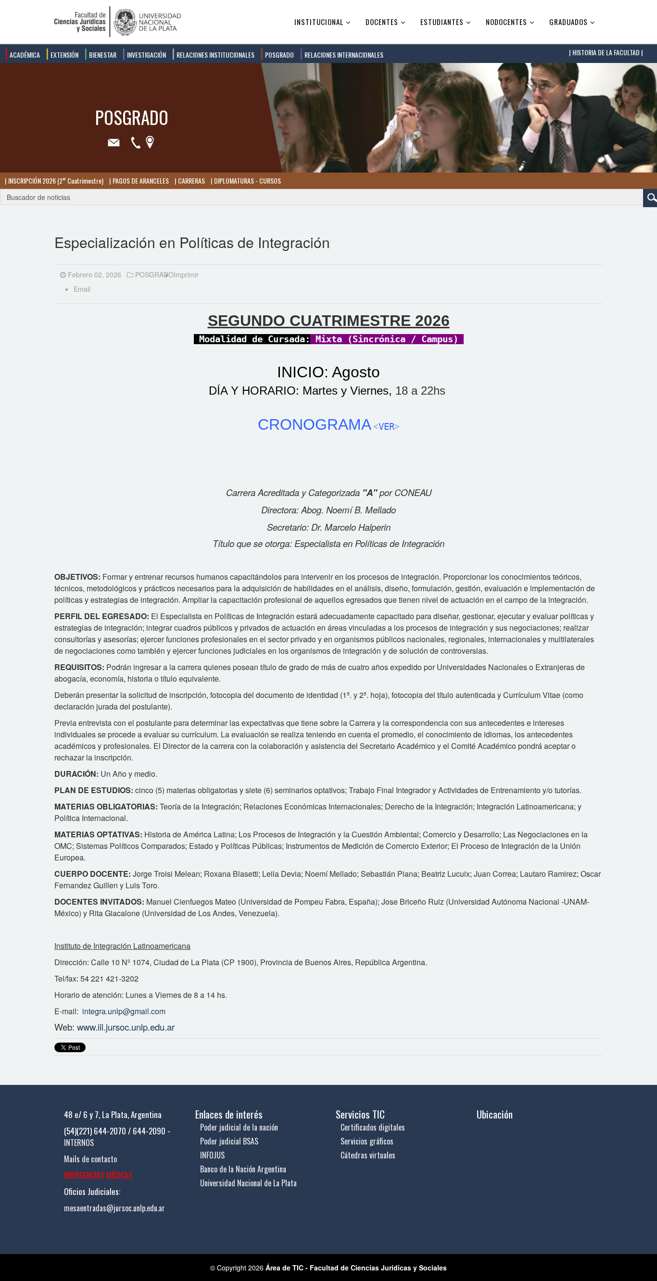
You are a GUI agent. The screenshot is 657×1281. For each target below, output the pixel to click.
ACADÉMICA (24, 55)
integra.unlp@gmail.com (123, 1011)
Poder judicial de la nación (239, 1127)
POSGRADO (279, 55)
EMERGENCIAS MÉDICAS (98, 1175)
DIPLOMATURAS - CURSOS (247, 180)
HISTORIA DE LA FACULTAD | (607, 52)
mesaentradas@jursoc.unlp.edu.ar (114, 1208)
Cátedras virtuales (368, 1155)
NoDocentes (506, 21)
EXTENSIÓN (63, 55)
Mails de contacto (90, 1159)
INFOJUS (212, 1155)
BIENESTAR (102, 55)
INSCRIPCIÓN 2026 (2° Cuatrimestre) (55, 180)
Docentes (382, 21)
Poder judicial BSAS (229, 1141)
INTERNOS (79, 1142)
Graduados (568, 21)
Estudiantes (442, 21)
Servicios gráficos (367, 1141)
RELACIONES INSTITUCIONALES (214, 55)
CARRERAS (191, 180)
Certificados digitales (373, 1127)
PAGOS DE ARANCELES (140, 180)
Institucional (318, 21)
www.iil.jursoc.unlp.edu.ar (126, 1026)
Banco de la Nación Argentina (243, 1169)
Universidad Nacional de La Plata (248, 1183)
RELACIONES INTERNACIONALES (343, 55)
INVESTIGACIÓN (146, 55)
